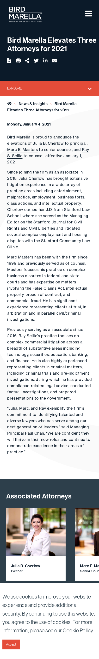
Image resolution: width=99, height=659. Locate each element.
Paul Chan (34, 433)
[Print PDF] (18, 61)
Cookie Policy (78, 630)
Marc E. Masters (22, 149)
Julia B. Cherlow (48, 143)
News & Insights (33, 103)
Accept (11, 644)
